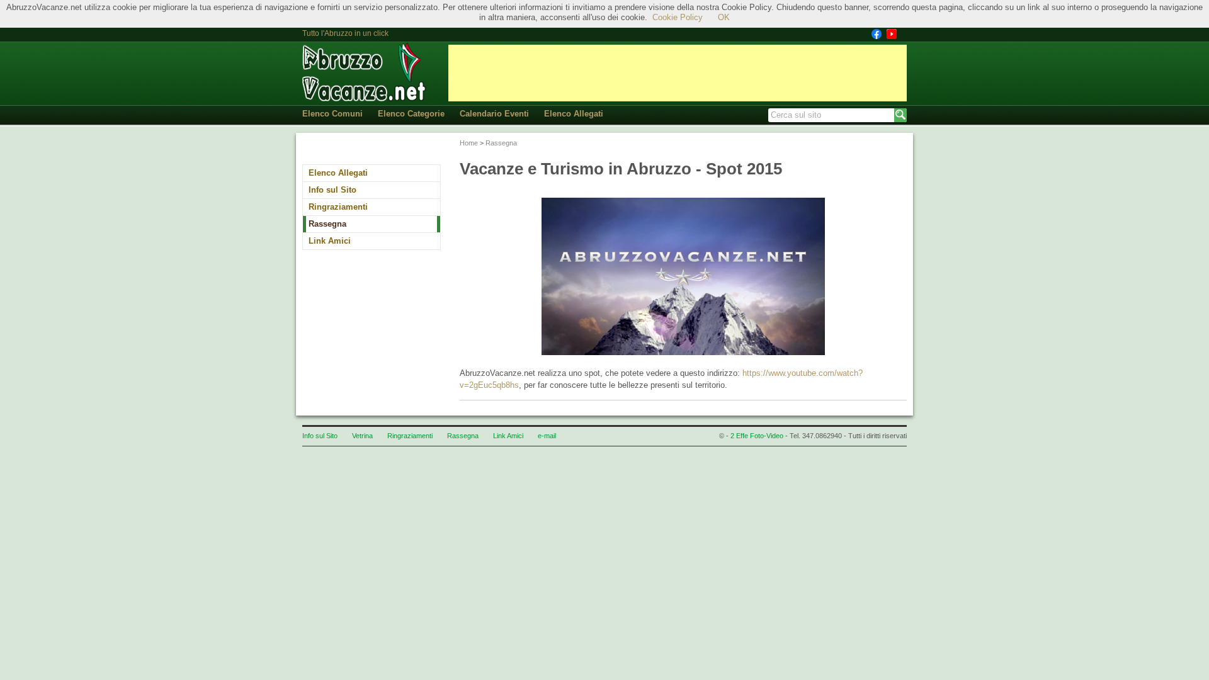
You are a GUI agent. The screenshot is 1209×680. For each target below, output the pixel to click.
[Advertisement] (677, 73)
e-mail (547, 435)
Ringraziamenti (338, 207)
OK (724, 17)
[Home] (365, 73)
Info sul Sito (332, 190)
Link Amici (330, 241)
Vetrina (362, 435)
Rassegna (327, 224)
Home (469, 143)
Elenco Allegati (573, 113)
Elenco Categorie (411, 113)
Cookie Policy (677, 17)
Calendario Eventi (494, 113)
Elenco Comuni (332, 113)
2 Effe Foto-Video (756, 435)
